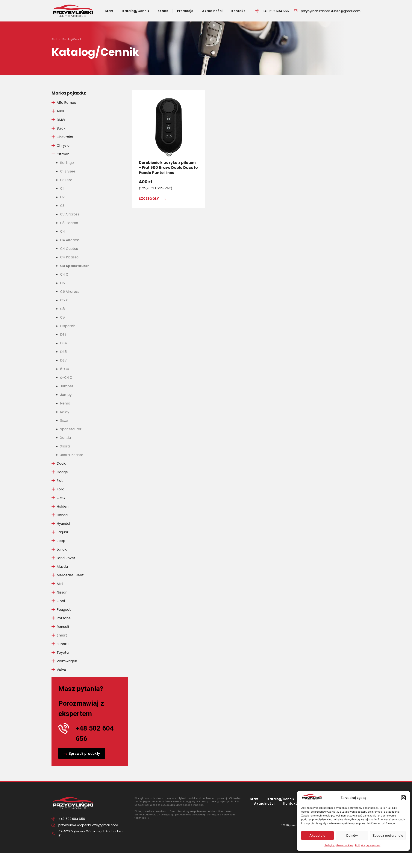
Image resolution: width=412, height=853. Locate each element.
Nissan (62, 592)
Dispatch (67, 325)
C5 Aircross (69, 291)
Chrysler (64, 145)
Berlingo (67, 162)
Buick (61, 128)
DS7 (63, 360)
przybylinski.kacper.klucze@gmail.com (330, 11)
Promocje (185, 11)
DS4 (63, 343)
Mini (60, 583)
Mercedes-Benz (70, 575)
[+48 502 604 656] (257, 10)
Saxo (64, 420)
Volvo (61, 669)
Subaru (62, 643)
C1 (62, 188)
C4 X (64, 274)
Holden (62, 506)
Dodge (62, 472)
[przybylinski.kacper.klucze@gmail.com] (295, 10)
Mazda (62, 566)
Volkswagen (67, 661)
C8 (62, 317)
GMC (61, 497)
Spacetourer (71, 429)
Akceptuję (317, 835)
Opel (61, 600)
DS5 (63, 351)
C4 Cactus (69, 248)
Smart (62, 635)
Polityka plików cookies (338, 845)
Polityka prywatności (367, 845)
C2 (62, 197)
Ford (60, 489)
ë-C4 (64, 368)
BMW (61, 119)
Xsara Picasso (71, 454)
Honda (62, 515)
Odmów (352, 835)
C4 (62, 231)
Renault (63, 626)
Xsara (65, 446)
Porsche (64, 618)
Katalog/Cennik (135, 11)
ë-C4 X (66, 377)
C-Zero (66, 179)
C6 (62, 308)
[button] (403, 798)
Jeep (61, 540)
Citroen (63, 154)
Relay (64, 411)
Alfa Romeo (66, 102)
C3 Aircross (69, 214)
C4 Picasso (69, 257)
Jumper (66, 386)
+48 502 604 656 (275, 11)
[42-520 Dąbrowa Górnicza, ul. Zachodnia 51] (53, 833)
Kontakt (238, 11)
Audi (60, 111)
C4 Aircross (70, 240)
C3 (62, 205)
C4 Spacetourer (74, 265)
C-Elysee (67, 171)
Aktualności (212, 11)
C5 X (64, 300)
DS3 (63, 334)
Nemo (65, 403)
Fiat (60, 480)
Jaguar (62, 532)
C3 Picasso (69, 222)
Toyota (63, 652)
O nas (163, 11)
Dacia (61, 463)
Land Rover (66, 557)
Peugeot (64, 609)
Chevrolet (65, 136)
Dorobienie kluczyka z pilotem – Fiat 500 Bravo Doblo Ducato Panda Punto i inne (168, 167)
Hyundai (63, 523)
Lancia (62, 549)
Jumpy (66, 394)
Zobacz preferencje (388, 835)
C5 (62, 283)
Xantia (65, 437)
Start (109, 11)
